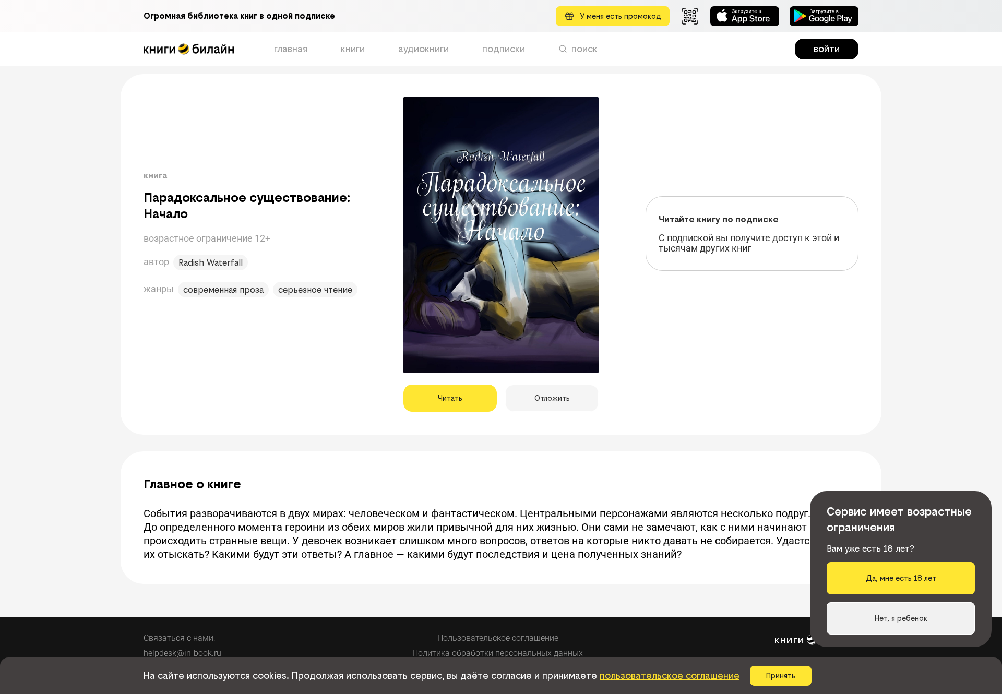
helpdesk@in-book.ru (182, 653)
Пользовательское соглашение (497, 638)
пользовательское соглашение (669, 675)
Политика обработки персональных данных (497, 653)
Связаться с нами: (179, 638)
